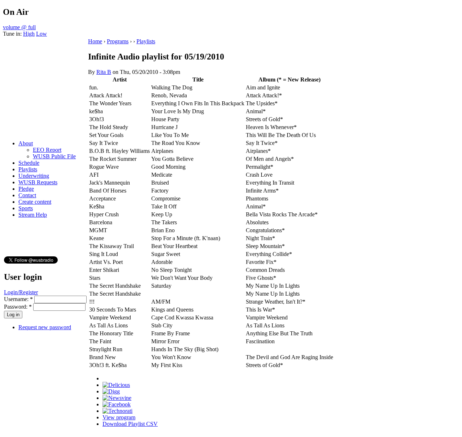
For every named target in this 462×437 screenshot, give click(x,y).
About (25, 143)
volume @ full (19, 27)
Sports (25, 208)
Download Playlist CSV (130, 424)
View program (119, 417)
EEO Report (47, 150)
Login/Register (21, 292)
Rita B (103, 72)
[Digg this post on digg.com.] (111, 391)
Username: (18, 299)
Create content (34, 202)
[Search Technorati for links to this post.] (117, 411)
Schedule (28, 163)
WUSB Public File (54, 156)
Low (41, 34)
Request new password (44, 327)
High (29, 34)
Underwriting (33, 176)
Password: (18, 307)
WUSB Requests (37, 182)
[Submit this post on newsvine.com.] (117, 398)
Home (95, 41)
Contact (27, 195)
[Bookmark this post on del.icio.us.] (116, 385)
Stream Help (32, 215)
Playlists (27, 169)
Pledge (26, 189)
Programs (117, 41)
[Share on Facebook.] (117, 404)
